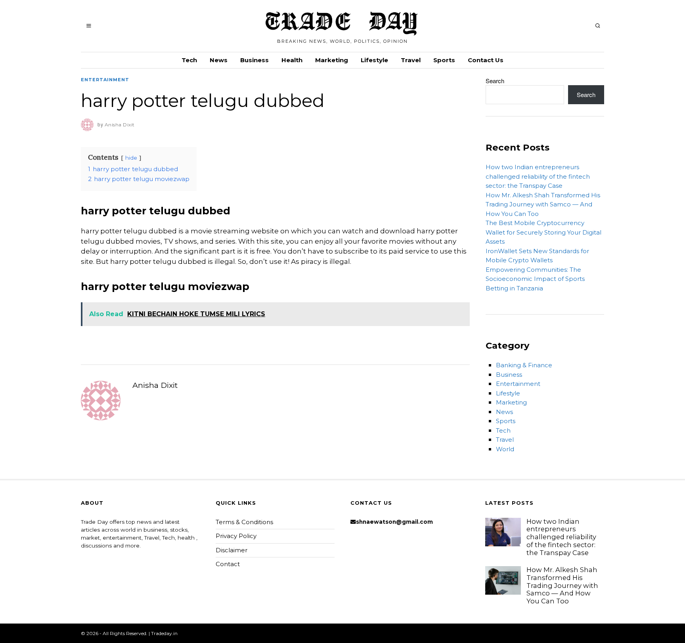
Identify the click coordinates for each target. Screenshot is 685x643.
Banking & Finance (524, 365)
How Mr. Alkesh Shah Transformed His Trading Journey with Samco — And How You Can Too (543, 204)
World (505, 449)
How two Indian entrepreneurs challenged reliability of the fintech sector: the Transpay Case (538, 176)
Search (495, 80)
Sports (444, 60)
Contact (228, 564)
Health (291, 60)
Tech (189, 60)
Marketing (331, 60)
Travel (411, 60)
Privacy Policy (236, 536)
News (219, 60)
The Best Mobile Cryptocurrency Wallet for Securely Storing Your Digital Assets (543, 232)
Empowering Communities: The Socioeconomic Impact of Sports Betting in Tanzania (535, 279)
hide (131, 158)
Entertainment (105, 79)
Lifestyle (374, 60)
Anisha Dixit (155, 385)
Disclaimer (231, 550)
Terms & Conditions (244, 522)
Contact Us (485, 60)
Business (254, 60)
